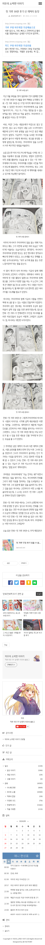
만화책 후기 (10, 805)
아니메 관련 (10, 787)
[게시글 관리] (15, 563)
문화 (6, 783)
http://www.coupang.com (15, 23)
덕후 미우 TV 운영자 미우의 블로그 (17, 659)
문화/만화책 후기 (16, 16)
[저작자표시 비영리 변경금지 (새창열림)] (32, 563)
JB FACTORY (27, 942)
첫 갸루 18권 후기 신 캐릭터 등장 (22, 11)
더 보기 (39, 594)
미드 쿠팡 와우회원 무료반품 (18, 45)
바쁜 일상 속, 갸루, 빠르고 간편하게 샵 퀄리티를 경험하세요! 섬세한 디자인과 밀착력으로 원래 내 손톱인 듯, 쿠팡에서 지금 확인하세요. (22, 32)
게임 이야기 (10, 774)
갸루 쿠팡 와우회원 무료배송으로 (20, 27)
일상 (6, 766)
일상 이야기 (10, 770)
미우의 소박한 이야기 (13, 3)
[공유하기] (12, 563)
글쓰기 (7, 931)
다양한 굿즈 (10, 800)
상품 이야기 (10, 779)
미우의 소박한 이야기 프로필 (15, 739)
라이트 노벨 (10, 792)
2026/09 (22, 821)
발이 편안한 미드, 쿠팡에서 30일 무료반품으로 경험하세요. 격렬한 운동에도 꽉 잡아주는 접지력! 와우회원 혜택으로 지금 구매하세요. (22, 50)
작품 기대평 (10, 809)
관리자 (7, 926)
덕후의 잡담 (10, 796)
